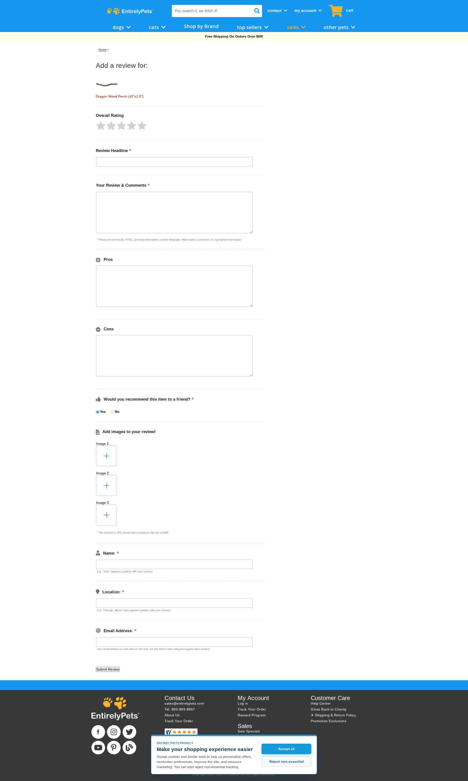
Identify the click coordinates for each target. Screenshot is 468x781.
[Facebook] (98, 732)
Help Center (321, 703)
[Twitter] (129, 732)
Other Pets (337, 27)
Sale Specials (249, 731)
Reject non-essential (286, 761)
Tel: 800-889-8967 (180, 709)
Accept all (286, 749)
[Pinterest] (114, 747)
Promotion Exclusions (328, 721)
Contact (275, 11)
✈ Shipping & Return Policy (333, 715)
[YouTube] (98, 747)
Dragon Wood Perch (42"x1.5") (120, 96)
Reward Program (252, 715)
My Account (305, 11)
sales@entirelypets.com (184, 703)
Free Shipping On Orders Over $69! (234, 36)
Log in (243, 703)
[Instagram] (114, 732)
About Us (172, 715)
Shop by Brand (201, 26)
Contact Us (180, 698)
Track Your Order (179, 721)
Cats (154, 27)
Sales (293, 27)
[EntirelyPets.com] (130, 11)
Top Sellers (250, 27)
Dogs (119, 27)
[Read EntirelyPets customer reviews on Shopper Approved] (181, 734)
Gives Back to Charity (329, 709)
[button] (101, 126)
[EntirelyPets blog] (129, 747)
